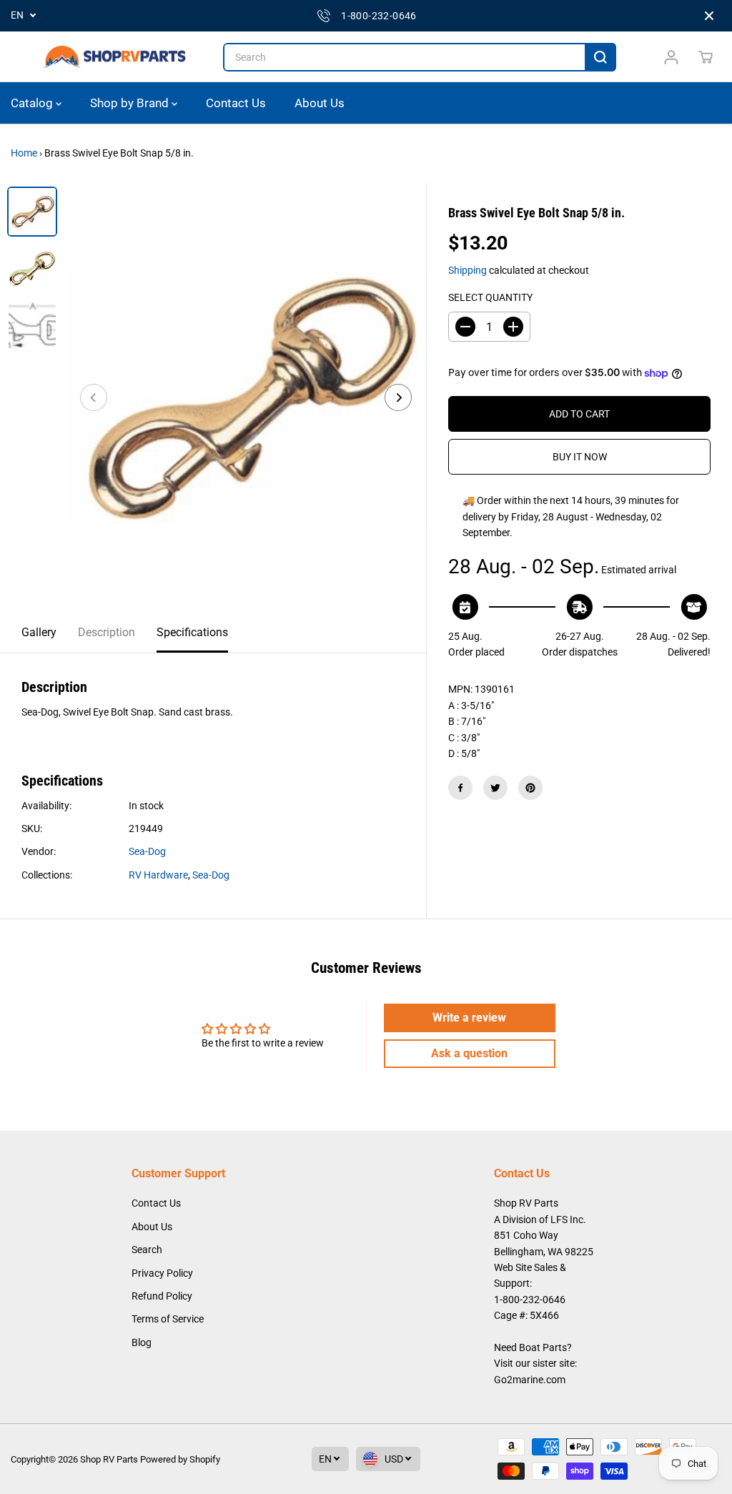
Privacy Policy (162, 1273)
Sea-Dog (147, 851)
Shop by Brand (131, 103)
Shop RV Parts (109, 1459)
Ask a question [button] (469, 1053)
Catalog (33, 103)
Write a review (469, 1017)
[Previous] (93, 397)
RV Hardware (158, 875)
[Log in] (671, 57)
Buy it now (580, 456)
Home (24, 153)
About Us (320, 103)
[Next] (398, 397)
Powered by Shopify (180, 1459)
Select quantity (490, 297)
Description (106, 632)
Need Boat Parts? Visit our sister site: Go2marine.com (535, 1363)
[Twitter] (495, 788)
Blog (142, 1342)
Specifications (192, 632)
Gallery (38, 632)
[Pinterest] (530, 788)
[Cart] (705, 57)
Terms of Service (168, 1319)
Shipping (467, 270)
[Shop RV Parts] (114, 57)
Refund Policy (162, 1296)
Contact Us (236, 103)
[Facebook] (460, 788)
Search (147, 1249)
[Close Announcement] (709, 16)
